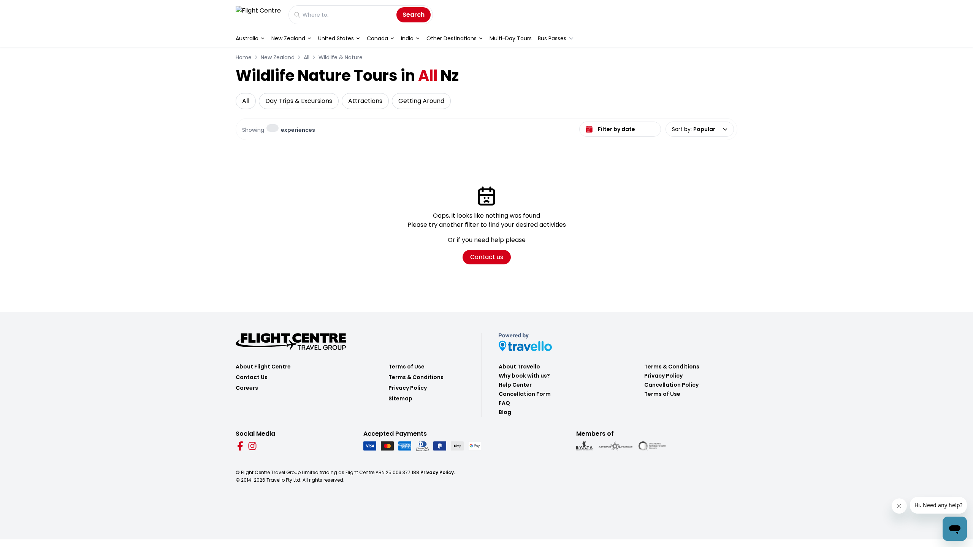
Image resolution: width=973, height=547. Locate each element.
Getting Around (421, 100)
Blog (505, 412)
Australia (247, 38)
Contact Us (252, 377)
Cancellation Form (525, 394)
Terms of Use (406, 366)
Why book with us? (524, 375)
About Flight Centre (263, 366)
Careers (247, 388)
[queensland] (652, 446)
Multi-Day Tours (511, 38)
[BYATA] (584, 446)
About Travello (519, 366)
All (306, 57)
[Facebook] (240, 446)
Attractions (365, 100)
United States (336, 38)
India (407, 38)
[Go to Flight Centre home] (258, 14)
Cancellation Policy (671, 385)
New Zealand (288, 38)
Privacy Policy (407, 388)
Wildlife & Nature (341, 57)
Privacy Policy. (437, 472)
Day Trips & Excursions (298, 100)
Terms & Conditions (416, 377)
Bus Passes (552, 38)
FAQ (504, 403)
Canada (377, 38)
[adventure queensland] (615, 446)
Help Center (515, 385)
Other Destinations (451, 38)
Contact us (486, 257)
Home (244, 57)
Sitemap (400, 398)
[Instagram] (252, 446)
